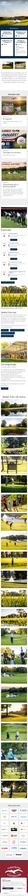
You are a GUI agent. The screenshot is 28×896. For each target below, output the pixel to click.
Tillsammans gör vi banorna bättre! (11, 186)
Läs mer (4, 388)
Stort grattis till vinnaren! (9, 155)
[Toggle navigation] (26, 2)
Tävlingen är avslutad (12, 152)
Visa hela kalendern (7, 282)
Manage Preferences (14, 891)
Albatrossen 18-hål (17, 330)
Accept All (8, 888)
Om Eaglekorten (7, 335)
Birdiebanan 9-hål (7, 333)
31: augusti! (7, 119)
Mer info (14, 239)
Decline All (19, 888)
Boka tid (4, 330)
